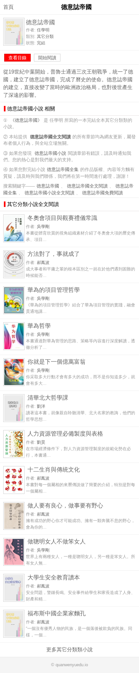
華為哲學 (39, 325)
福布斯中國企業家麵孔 (56, 613)
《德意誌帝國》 (26, 120)
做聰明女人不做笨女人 (56, 541)
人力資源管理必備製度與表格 (65, 433)
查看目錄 (17, 57)
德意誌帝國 (48, 186)
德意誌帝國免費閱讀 (102, 192)
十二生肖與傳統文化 (53, 469)
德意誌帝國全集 (63, 169)
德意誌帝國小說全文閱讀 (49, 192)
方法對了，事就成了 (53, 253)
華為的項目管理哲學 (53, 289)
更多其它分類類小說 (69, 649)
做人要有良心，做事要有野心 (65, 505)
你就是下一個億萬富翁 (56, 361)
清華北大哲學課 (47, 397)
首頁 (8, 7)
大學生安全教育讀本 (53, 577)
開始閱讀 (47, 57)
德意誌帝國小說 (50, 153)
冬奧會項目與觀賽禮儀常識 (62, 217)
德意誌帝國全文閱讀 (87, 186)
